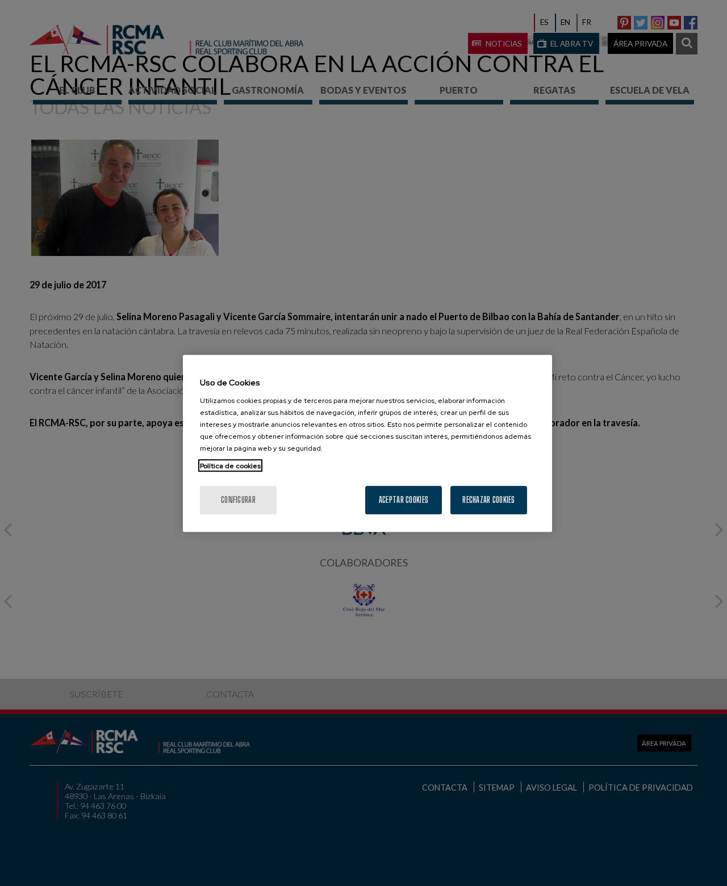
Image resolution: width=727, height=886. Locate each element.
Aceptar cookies (403, 499)
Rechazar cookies (488, 499)
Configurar (238, 499)
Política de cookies (230, 465)
